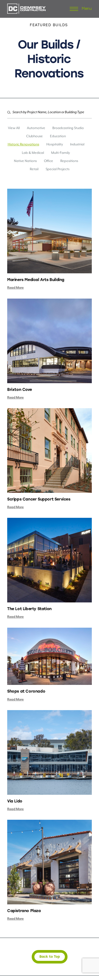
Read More (15, 288)
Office (48, 161)
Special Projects (57, 169)
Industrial (77, 144)
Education (58, 136)
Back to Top (49, 957)
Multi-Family (60, 153)
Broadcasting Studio (68, 128)
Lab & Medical (33, 153)
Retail (34, 169)
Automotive (36, 128)
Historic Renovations (23, 144)
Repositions (69, 161)
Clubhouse (34, 136)
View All (14, 128)
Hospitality (54, 144)
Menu (87, 9)
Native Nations (25, 161)
